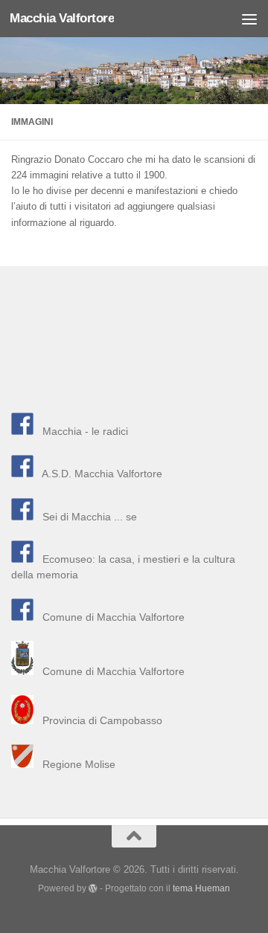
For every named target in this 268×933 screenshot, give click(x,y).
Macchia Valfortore (62, 18)
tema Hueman (201, 888)
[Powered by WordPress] (93, 888)
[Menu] (249, 18)
